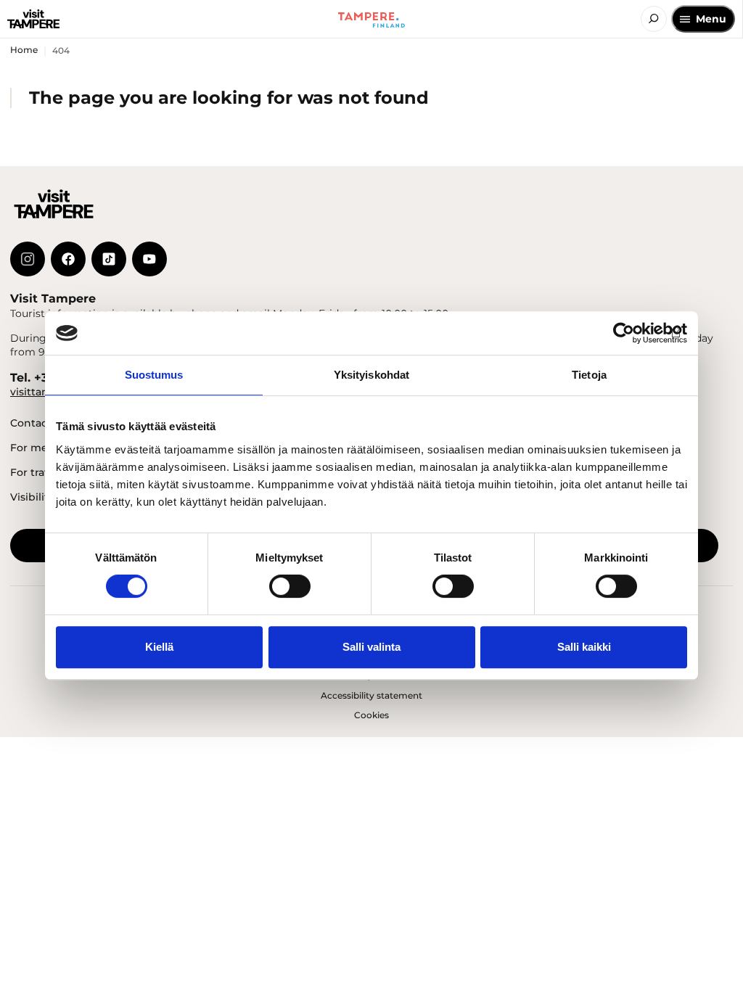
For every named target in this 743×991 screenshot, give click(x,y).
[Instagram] (27, 259)
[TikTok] (108, 259)
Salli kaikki (584, 647)
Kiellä (159, 647)
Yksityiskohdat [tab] (371, 375)
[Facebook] (68, 259)
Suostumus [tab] (154, 375)
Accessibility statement (371, 695)
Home (24, 49)
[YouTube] (149, 259)
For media (37, 447)
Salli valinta (371, 647)
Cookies (371, 715)
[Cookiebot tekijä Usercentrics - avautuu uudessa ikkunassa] (623, 333)
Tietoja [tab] (589, 375)
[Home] (33, 19)
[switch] (290, 586)
